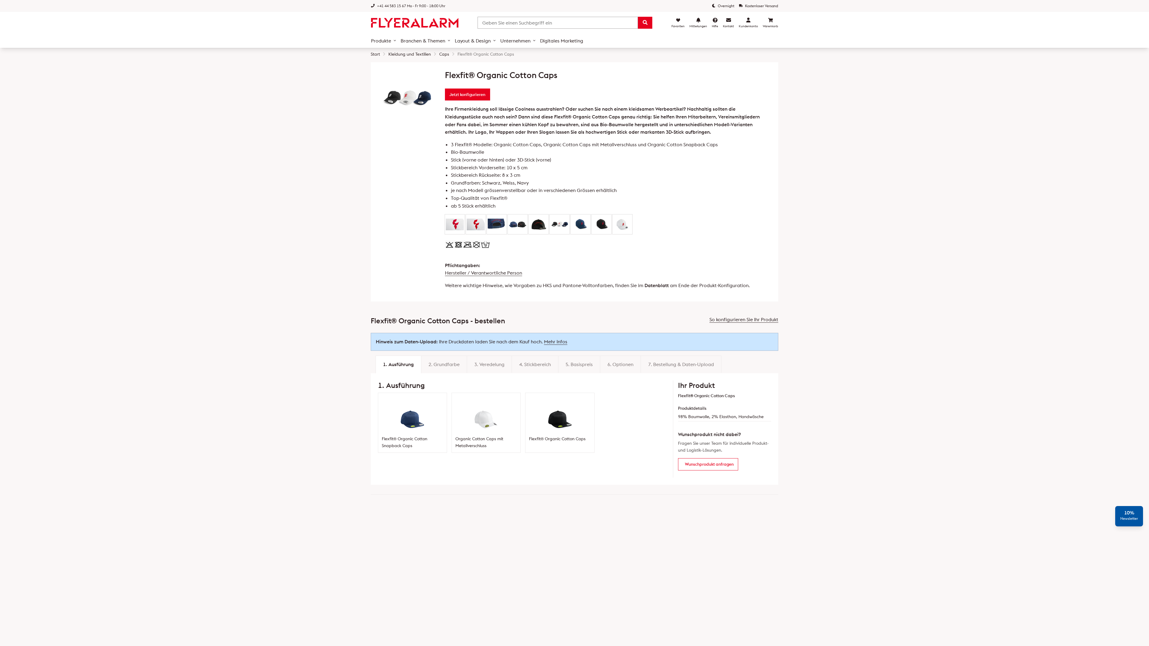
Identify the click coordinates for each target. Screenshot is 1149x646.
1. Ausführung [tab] (398, 364)
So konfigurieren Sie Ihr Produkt (743, 319)
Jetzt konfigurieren (467, 94)
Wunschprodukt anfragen (709, 464)
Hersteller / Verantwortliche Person (483, 273)
